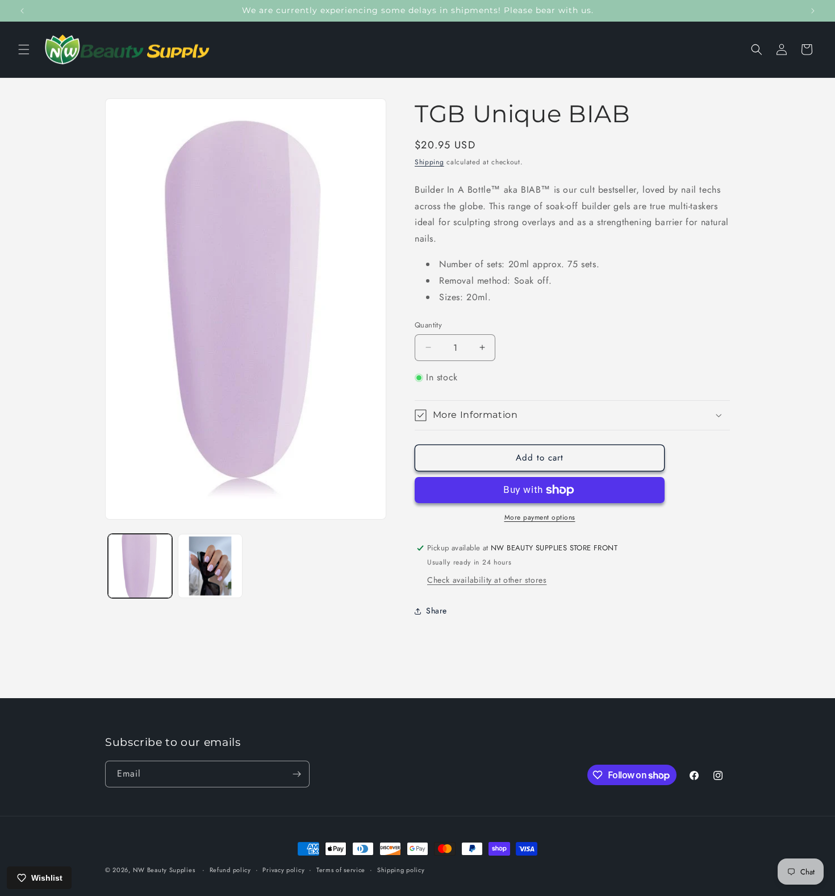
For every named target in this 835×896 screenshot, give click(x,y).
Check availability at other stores (486, 580)
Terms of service (340, 869)
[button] (23, 49)
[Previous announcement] (22, 11)
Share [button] (436, 610)
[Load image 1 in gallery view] (140, 566)
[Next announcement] (812, 11)
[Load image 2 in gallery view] (210, 566)
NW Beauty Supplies (164, 869)
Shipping (429, 162)
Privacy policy (283, 869)
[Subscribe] (296, 774)
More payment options (539, 517)
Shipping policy (401, 869)
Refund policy (230, 869)
